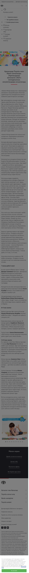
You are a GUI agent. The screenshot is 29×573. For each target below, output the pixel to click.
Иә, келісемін (14, 570)
